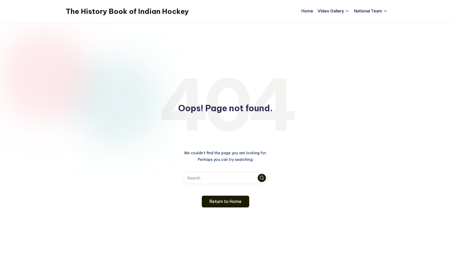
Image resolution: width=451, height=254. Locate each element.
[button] (262, 178)
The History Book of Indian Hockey (127, 11)
